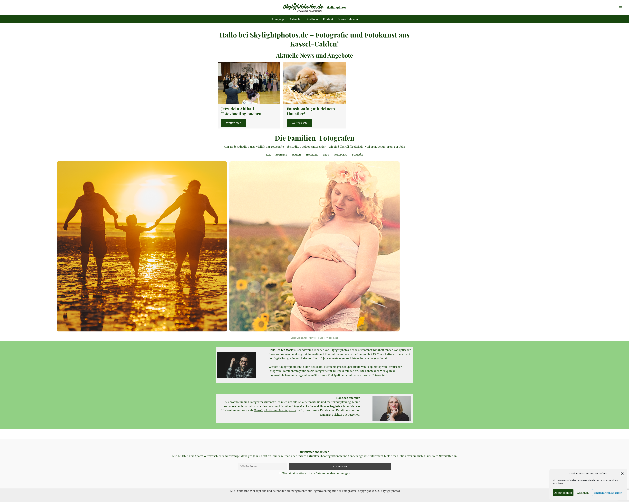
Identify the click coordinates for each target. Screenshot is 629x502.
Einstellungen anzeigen (608, 492)
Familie (297, 154)
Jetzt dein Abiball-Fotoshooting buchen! (242, 111)
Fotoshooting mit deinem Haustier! (311, 111)
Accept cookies (563, 492)
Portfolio (340, 154)
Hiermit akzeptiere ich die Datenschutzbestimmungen (316, 473)
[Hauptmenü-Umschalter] (620, 7)
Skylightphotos (336, 7)
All (268, 154)
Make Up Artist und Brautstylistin (275, 410)
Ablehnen (583, 492)
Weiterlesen (233, 123)
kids (326, 154)
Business (281, 154)
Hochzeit (312, 154)
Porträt (357, 154)
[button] (622, 473)
